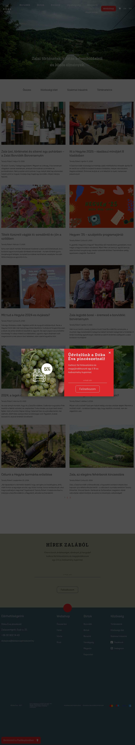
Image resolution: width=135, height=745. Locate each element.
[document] (67, 372)
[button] (109, 352)
